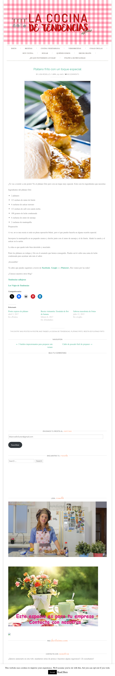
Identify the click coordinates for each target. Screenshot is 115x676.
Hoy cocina (28, 53)
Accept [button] (52, 672)
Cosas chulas (96, 48)
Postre (35, 331)
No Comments (73, 74)
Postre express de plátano (18, 311)
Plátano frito (77, 331)
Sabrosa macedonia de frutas (84, 311)
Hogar (45, 53)
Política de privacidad (74, 58)
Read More (62, 671)
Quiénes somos (63, 53)
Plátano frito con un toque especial (57, 69)
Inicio (13, 48)
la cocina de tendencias (59, 331)
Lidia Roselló (44, 74)
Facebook (46, 267)
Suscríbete (15, 445)
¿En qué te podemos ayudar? (43, 58)
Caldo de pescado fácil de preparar (77, 344)
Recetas (28, 48)
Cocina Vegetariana (50, 48)
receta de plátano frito (94, 331)
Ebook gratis (85, 53)
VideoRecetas (74, 48)
